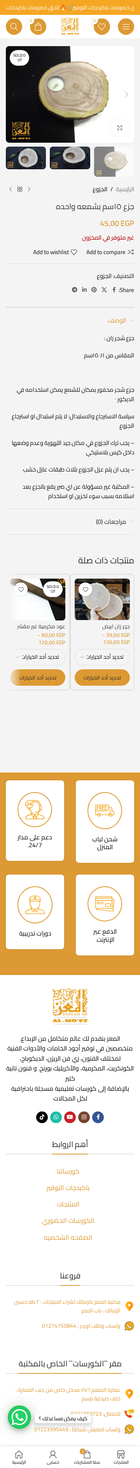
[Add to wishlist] (85, 589)
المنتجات (68, 1204)
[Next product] (10, 189)
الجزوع (100, 189)
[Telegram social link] (75, 290)
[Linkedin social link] (84, 290)
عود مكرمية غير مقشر (41, 626)
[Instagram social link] (84, 1117)
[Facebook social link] (114, 290)
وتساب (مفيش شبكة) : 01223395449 (77, 1429)
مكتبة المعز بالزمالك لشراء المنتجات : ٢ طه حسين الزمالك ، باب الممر (67, 1306)
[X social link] (104, 290)
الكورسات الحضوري (68, 1220)
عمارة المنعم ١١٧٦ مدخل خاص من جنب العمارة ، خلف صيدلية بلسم (68, 1394)
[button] (126, 94)
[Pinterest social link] (94, 290)
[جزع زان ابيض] (102, 599)
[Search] (14, 26)
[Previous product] (29, 189)
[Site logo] (70, 26)
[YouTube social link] (70, 1117)
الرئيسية (125, 189)
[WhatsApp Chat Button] (19, 1417)
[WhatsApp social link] (56, 1117)
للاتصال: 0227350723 (96, 1414)
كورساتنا (68, 1171)
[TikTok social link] (42, 1117)
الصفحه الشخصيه (68, 1237)
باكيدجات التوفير (68, 1187)
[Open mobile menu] (126, 26)
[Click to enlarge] (119, 128)
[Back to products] (19, 189)
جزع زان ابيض (116, 626)
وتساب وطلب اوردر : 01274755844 (81, 1326)
